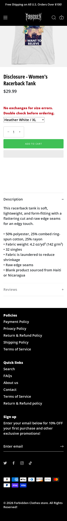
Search (9, 369)
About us (10, 382)
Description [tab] (13, 199)
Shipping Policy (16, 342)
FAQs (7, 375)
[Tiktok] (30, 462)
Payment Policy (16, 321)
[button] (33, 154)
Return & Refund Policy (22, 335)
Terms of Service (17, 349)
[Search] (54, 18)
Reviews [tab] (10, 289)
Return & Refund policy (22, 403)
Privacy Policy (14, 328)
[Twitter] (5, 462)
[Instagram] (22, 462)
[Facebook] (13, 462)
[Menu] (5, 17)
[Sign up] (62, 446)
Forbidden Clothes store (31, 503)
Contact (9, 389)
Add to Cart (33, 143)
